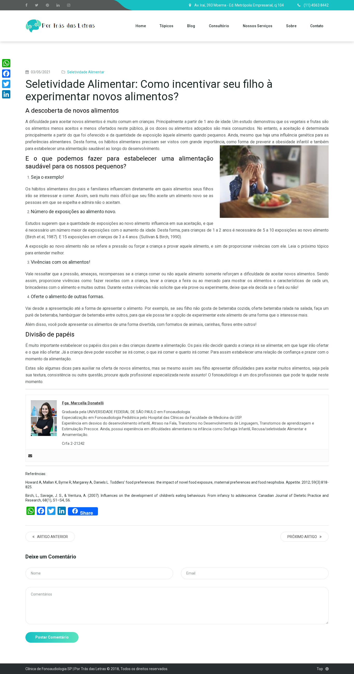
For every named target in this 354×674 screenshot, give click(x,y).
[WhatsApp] (6, 63)
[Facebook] (6, 73)
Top (320, 669)
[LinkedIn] (6, 94)
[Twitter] (6, 84)
